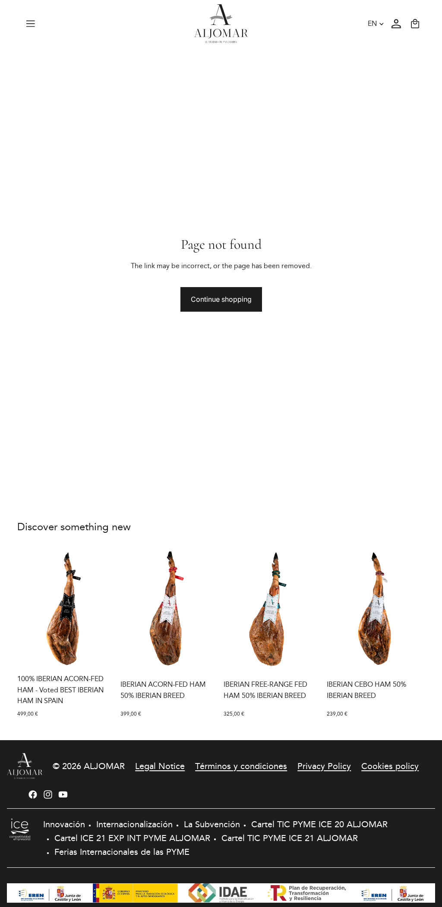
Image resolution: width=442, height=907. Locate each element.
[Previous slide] (26, 608)
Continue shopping (221, 299)
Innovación (64, 824)
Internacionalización (134, 824)
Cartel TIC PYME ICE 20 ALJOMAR (319, 824)
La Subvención (212, 824)
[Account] (396, 23)
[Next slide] (105, 608)
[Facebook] (33, 794)
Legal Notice (160, 766)
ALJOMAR (104, 766)
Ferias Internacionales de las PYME (121, 852)
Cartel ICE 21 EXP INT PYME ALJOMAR (132, 838)
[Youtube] (63, 794)
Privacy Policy (324, 766)
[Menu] (30, 23)
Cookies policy (390, 766)
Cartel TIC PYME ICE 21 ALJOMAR (289, 838)
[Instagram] (48, 794)
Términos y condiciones (241, 766)
